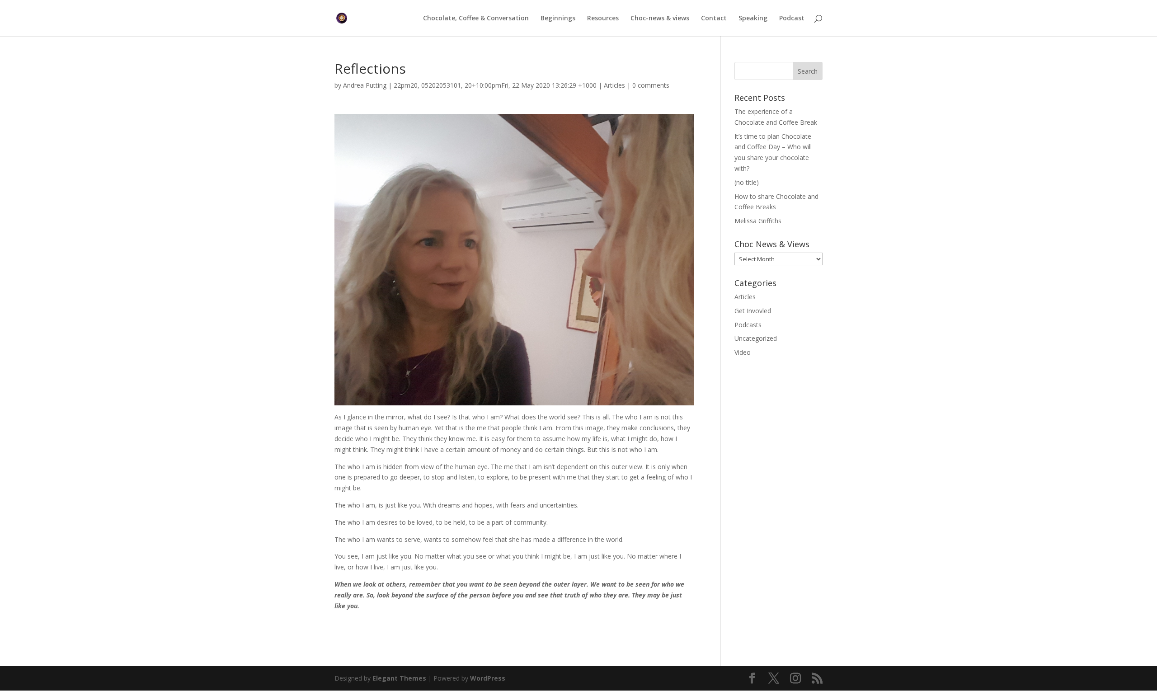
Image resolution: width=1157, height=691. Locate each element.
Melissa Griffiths (757, 220)
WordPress (487, 678)
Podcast (791, 18)
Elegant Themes (399, 678)
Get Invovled (752, 310)
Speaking (752, 18)
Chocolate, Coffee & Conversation (476, 18)
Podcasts (748, 324)
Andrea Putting (364, 85)
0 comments (650, 85)
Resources (603, 18)
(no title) (746, 182)
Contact (714, 18)
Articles (614, 85)
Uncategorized (755, 338)
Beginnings (558, 18)
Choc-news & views (659, 18)
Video (742, 352)
